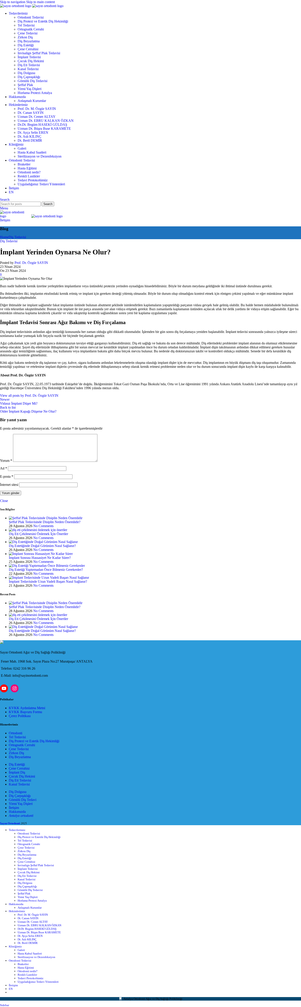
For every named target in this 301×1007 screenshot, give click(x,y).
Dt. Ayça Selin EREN (33, 132)
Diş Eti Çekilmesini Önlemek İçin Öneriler (38, 534)
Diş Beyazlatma (29, 41)
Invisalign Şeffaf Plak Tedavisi (39, 53)
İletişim (5, 220)
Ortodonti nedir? (29, 172)
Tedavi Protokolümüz (33, 180)
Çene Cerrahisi (28, 49)
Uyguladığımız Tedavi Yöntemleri (41, 184)
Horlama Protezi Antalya (35, 93)
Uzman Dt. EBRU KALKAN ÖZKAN (46, 120)
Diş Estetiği (26, 45)
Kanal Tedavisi (28, 69)
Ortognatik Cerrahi (31, 29)
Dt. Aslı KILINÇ (29, 136)
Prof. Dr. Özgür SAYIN (31, 263)
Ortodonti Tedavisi (31, 17)
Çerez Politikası (20, 716)
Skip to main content (40, 2)
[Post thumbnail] (45, 518)
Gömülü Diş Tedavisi (32, 81)
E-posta (6, 476)
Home (4, 237)
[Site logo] (16, 6)
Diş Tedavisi (17, 237)
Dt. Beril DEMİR (30, 140)
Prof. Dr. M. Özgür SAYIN (37, 109)
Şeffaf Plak (25, 85)
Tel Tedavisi (26, 25)
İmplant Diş (17, 772)
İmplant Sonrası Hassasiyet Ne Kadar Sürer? (40, 558)
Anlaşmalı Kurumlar (32, 101)
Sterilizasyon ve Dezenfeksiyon (39, 156)
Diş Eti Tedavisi (29, 65)
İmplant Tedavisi (29, 57)
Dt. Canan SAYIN (31, 113)
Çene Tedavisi (27, 33)
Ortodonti (15, 733)
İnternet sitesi (9, 485)
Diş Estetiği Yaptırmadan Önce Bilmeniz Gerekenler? (46, 569)
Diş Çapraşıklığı (29, 77)
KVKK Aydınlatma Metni (27, 708)
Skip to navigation (13, 2)
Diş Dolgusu (26, 73)
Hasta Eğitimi (27, 168)
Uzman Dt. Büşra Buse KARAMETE (44, 128)
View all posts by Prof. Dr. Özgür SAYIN (29, 395)
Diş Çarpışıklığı (20, 796)
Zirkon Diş (25, 37)
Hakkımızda (17, 811)
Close (4, 501)
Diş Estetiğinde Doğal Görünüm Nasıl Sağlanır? (42, 546)
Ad (3, 468)
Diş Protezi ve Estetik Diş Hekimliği (43, 21)
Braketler (24, 164)
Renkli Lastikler (29, 176)
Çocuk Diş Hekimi (31, 61)
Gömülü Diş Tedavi (22, 800)
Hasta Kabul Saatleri (32, 152)
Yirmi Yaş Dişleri (29, 89)
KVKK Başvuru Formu (25, 712)
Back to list (8, 407)
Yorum (6, 460)
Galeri (22, 148)
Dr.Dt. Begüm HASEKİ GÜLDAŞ (42, 124)
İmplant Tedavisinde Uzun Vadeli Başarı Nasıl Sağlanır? (48, 581)
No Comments (43, 526)
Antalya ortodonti (21, 815)
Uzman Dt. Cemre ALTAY (37, 116)
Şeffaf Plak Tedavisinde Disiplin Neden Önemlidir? (44, 522)
